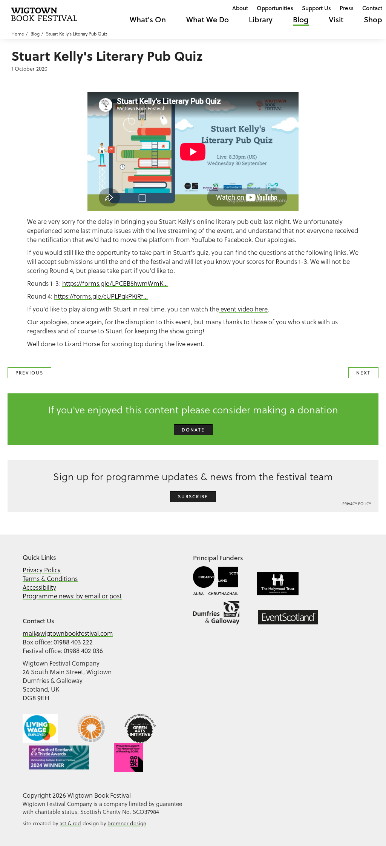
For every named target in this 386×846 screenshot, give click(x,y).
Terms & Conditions (50, 578)
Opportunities (275, 8)
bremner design (126, 823)
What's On (148, 19)
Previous (29, 373)
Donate (193, 430)
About (240, 8)
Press (347, 8)
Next (363, 373)
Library (261, 19)
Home (17, 34)
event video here (243, 309)
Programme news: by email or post (72, 596)
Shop (373, 19)
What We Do (207, 19)
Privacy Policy (356, 503)
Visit (336, 19)
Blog (301, 19)
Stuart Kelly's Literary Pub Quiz (76, 34)
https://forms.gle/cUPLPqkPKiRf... (101, 296)
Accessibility (39, 587)
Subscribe (193, 496)
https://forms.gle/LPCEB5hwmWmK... (115, 283)
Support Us (316, 8)
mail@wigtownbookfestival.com (68, 633)
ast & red (70, 823)
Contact (372, 8)
